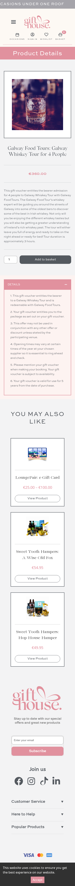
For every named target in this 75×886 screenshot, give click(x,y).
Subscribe (37, 751)
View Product (38, 498)
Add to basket (45, 259)
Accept (37, 880)
